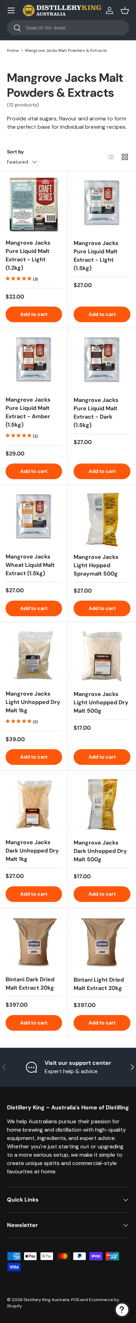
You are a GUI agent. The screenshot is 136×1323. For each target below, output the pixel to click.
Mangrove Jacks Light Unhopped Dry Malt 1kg (33, 702)
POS (75, 1299)
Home (12, 50)
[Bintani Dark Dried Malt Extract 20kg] (34, 941)
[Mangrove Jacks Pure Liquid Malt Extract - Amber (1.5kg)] (34, 362)
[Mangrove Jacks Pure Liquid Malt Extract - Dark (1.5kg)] (102, 362)
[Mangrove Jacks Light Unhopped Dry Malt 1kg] (34, 656)
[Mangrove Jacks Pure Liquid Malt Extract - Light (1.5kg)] (102, 205)
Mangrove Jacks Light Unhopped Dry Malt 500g (101, 702)
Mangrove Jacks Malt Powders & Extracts (66, 50)
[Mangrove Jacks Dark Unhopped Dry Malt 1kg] (34, 804)
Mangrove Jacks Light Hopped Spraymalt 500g (96, 565)
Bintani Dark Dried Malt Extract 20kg (30, 983)
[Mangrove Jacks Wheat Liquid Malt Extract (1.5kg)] (34, 519)
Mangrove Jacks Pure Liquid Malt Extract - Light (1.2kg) (28, 255)
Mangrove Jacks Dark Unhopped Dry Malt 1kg (32, 851)
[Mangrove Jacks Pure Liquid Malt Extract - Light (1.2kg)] (34, 205)
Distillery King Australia (46, 1299)
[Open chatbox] (122, 1309)
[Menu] (11, 10)
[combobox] (68, 27)
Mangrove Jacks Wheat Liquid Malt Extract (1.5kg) (30, 565)
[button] (125, 10)
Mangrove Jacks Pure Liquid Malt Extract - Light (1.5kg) (96, 255)
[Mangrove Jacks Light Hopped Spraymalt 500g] (102, 519)
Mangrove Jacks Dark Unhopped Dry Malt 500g (100, 851)
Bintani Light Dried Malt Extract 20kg (99, 984)
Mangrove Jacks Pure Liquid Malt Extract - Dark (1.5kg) (96, 412)
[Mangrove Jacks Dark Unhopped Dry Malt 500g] (102, 804)
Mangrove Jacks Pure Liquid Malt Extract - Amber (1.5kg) (28, 412)
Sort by (15, 152)
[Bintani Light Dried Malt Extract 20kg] (102, 941)
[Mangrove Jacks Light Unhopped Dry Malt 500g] (102, 656)
